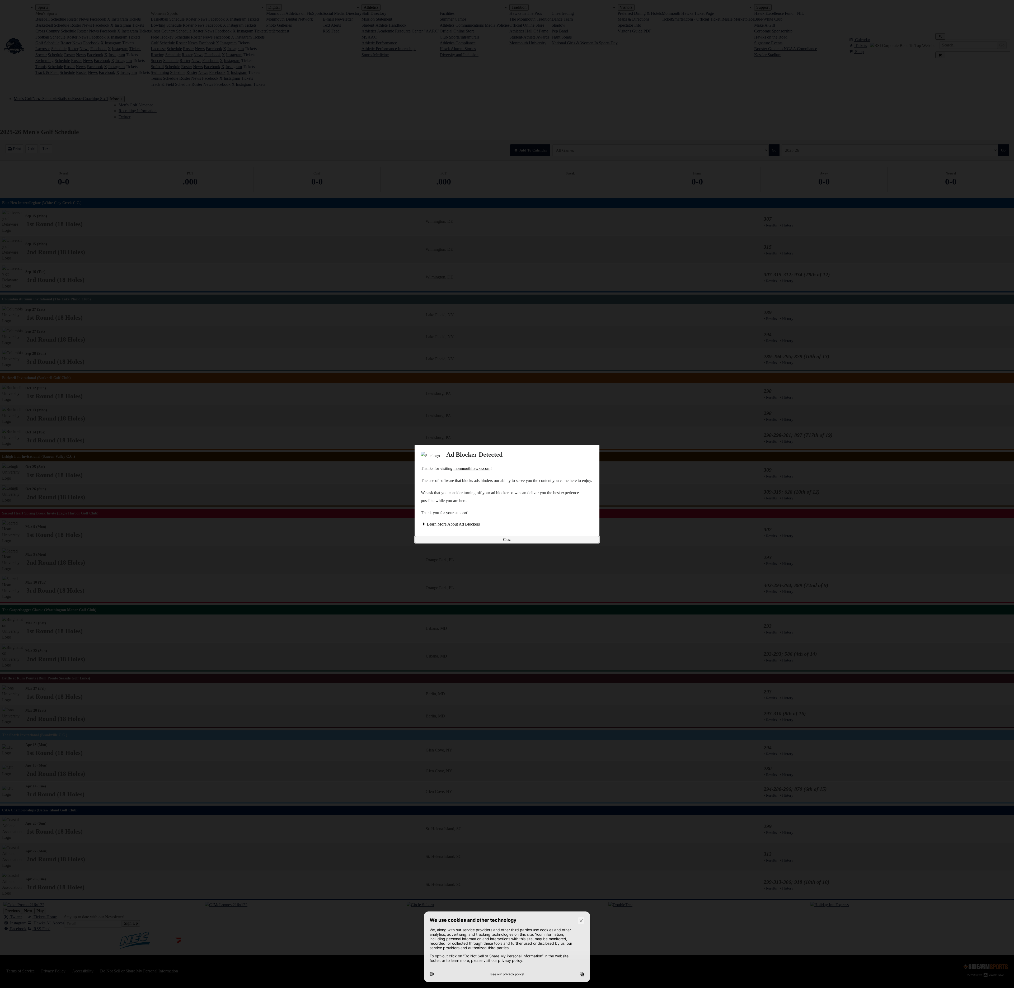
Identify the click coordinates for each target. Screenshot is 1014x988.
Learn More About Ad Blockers (453, 524)
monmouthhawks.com (471, 468)
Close (507, 540)
